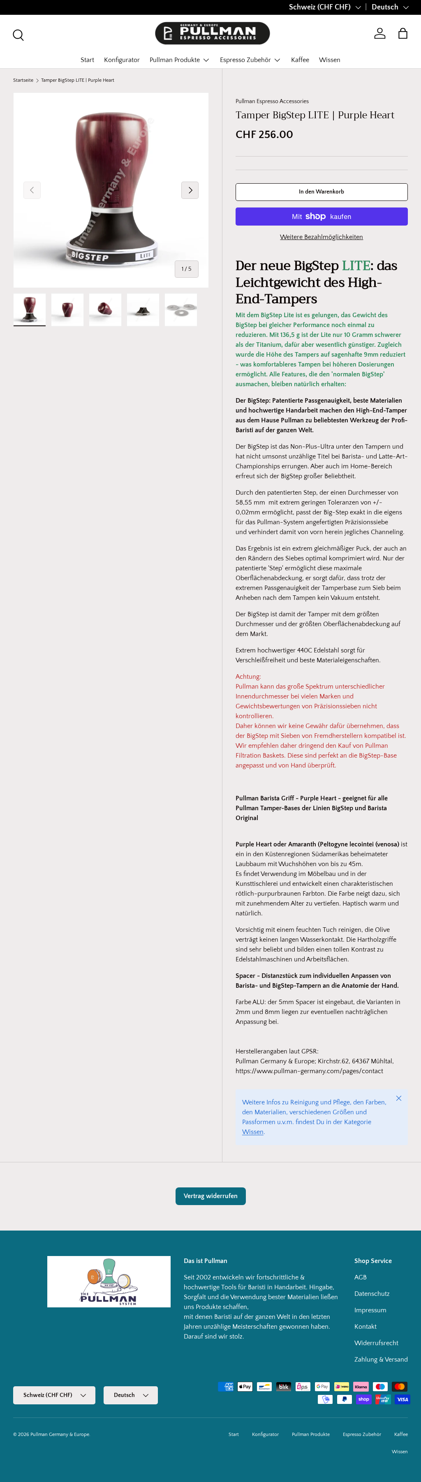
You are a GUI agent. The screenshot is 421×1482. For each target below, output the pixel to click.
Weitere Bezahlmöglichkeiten (321, 237)
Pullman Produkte (311, 1434)
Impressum (370, 1310)
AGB (360, 1277)
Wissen (329, 60)
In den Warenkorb (321, 192)
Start (87, 60)
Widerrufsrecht (376, 1343)
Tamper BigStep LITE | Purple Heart (77, 80)
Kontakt (365, 1326)
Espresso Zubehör (362, 1434)
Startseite (23, 80)
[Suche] (17, 34)
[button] (403, 33)
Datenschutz (372, 1294)
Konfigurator (122, 60)
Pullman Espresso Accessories (272, 101)
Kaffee (300, 60)
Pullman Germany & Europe (59, 1434)
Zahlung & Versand (381, 1359)
